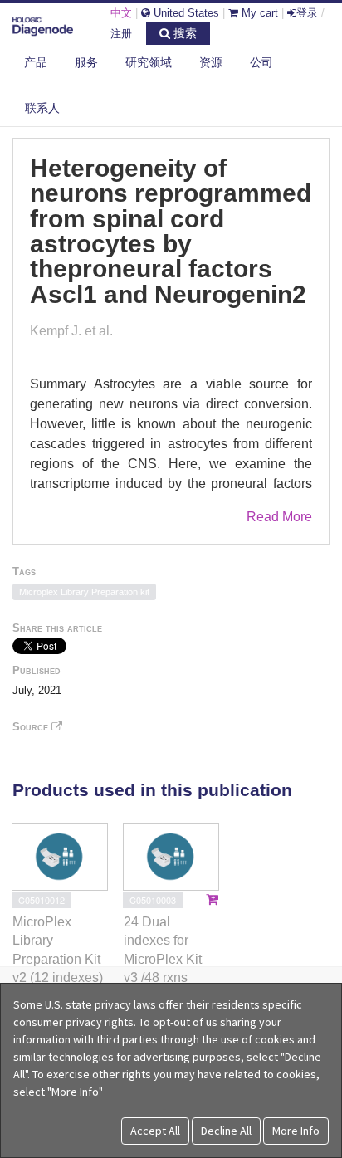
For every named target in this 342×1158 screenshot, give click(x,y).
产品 (35, 62)
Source (31, 727)
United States (184, 13)
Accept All (155, 1130)
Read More (279, 517)
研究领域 (148, 62)
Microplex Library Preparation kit (84, 592)
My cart (258, 13)
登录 (307, 13)
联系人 (42, 108)
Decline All (226, 1130)
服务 (86, 62)
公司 (261, 62)
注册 (121, 33)
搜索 (183, 33)
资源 (210, 62)
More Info (296, 1130)
